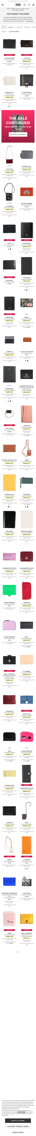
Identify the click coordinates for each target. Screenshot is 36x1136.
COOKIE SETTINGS (18, 1132)
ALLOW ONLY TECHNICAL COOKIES (18, 1126)
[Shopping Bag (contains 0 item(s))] (33, 5)
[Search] (24, 5)
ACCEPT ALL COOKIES (18, 1120)
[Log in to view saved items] (29, 5)
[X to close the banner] (34, 1100)
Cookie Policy (21, 1112)
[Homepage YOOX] (18, 4)
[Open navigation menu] (2, 5)
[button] (18, 952)
